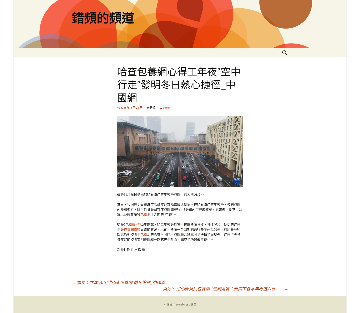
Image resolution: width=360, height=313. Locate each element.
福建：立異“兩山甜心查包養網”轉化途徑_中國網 (118, 282)
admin (166, 108)
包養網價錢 (132, 229)
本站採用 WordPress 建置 (180, 304)
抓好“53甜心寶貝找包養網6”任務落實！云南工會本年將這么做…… (225, 288)
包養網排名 (133, 224)
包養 (143, 214)
